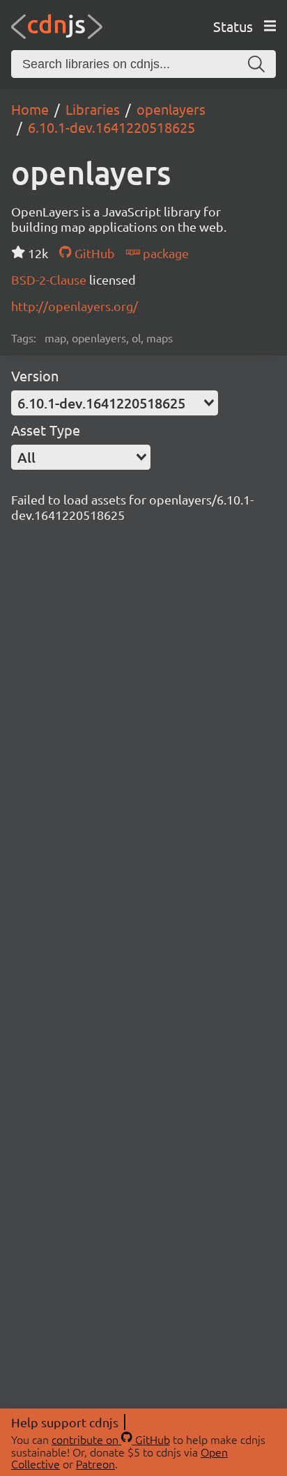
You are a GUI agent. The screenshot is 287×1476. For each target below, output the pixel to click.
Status (233, 26)
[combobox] (114, 402)
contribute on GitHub (111, 1439)
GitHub (93, 253)
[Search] (256, 64)
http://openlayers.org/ (74, 306)
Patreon (95, 1463)
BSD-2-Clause (50, 279)
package (164, 253)
